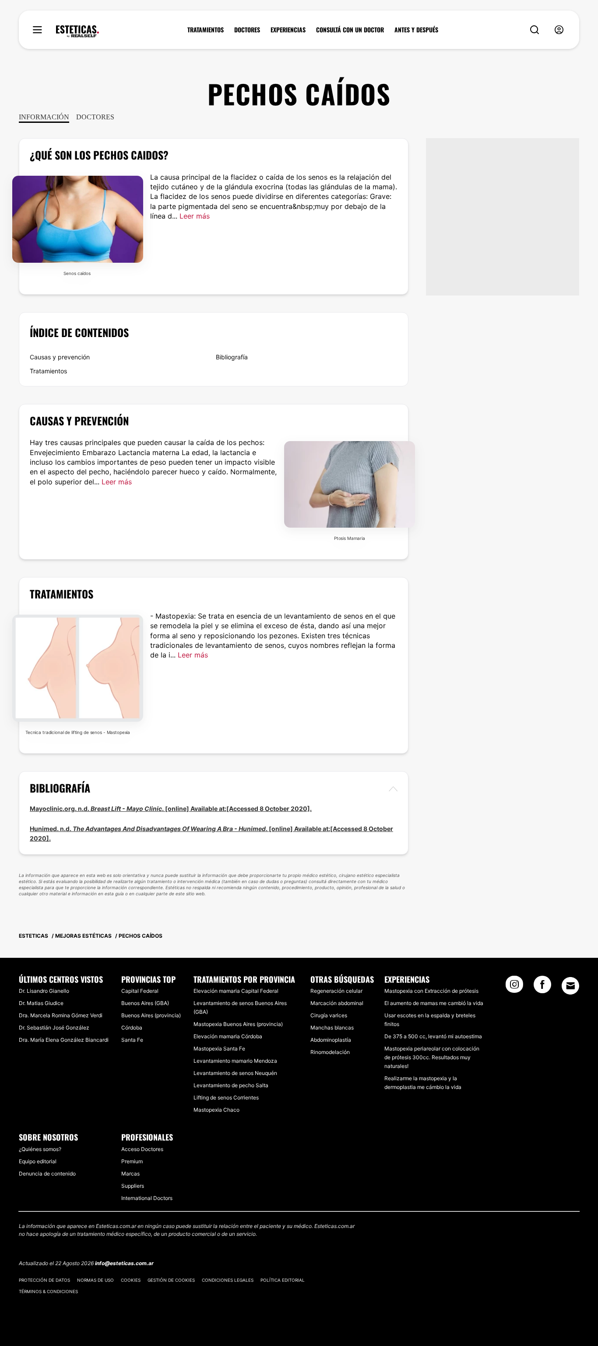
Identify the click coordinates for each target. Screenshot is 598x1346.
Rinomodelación (330, 1052)
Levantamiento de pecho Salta (230, 1085)
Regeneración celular (336, 991)
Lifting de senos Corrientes (226, 1097)
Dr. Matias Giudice (41, 1003)
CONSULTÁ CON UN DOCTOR (350, 29)
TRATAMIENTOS (205, 29)
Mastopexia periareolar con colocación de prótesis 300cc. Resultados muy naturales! (431, 1057)
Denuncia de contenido (47, 1173)
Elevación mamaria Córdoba (227, 1036)
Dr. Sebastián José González (54, 1027)
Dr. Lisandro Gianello (44, 991)
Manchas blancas (332, 1027)
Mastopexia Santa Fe (219, 1048)
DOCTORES (247, 29)
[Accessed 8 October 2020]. (269, 808)
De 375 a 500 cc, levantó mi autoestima (433, 1036)
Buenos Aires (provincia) (151, 1015)
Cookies (131, 1280)
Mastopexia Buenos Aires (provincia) (238, 1024)
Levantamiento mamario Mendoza (235, 1060)
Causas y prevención (60, 357)
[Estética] (77, 31)
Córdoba (131, 1027)
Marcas (130, 1173)
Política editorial (282, 1280)
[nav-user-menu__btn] (559, 30)
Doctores (95, 117)
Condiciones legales (227, 1280)
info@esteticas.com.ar (124, 1263)
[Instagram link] (514, 987)
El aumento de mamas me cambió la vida (433, 1003)
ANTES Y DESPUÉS (416, 29)
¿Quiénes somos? (40, 1149)
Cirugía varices (328, 1015)
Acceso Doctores (142, 1149)
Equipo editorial (37, 1161)
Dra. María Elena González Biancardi (64, 1039)
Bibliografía (232, 357)
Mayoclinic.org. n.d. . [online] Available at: (128, 808)
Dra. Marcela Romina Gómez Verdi (60, 1015)
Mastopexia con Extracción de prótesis (431, 991)
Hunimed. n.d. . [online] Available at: (180, 828)
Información (44, 117)
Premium (132, 1161)
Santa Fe (132, 1039)
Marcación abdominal (336, 1003)
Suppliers (132, 1186)
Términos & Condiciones (48, 1291)
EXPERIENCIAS (288, 29)
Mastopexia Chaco (216, 1109)
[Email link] (570, 986)
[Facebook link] (542, 987)
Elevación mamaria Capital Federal (235, 991)
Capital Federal (139, 991)
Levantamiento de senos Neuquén (235, 1073)
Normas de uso (95, 1280)
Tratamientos (48, 371)
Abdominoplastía (330, 1039)
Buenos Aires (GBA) (145, 1003)
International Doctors (146, 1198)
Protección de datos (44, 1280)
